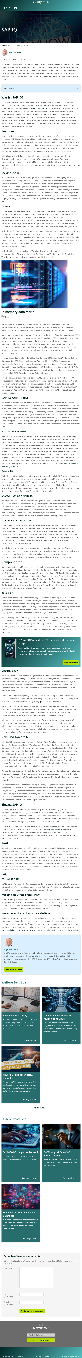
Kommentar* (9, 1268)
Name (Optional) (8, 1295)
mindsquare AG (74, 1356)
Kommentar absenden (34, 1311)
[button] (41, 88)
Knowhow (13, 46)
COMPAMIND (5, 46)
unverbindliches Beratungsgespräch (17, 930)
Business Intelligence (38, 108)
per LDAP (44, 701)
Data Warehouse (52, 114)
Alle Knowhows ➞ (41, 1108)
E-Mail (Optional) (8, 1303)
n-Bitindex (26, 414)
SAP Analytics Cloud (22, 46)
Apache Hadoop (55, 829)
